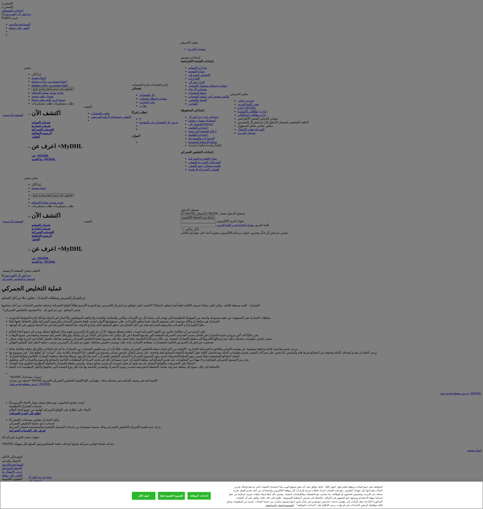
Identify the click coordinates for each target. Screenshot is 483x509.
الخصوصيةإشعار (286, 505)
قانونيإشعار (271, 505)
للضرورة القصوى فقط (171, 495)
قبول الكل (143, 495)
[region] (241, 495)
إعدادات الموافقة (199, 495)
